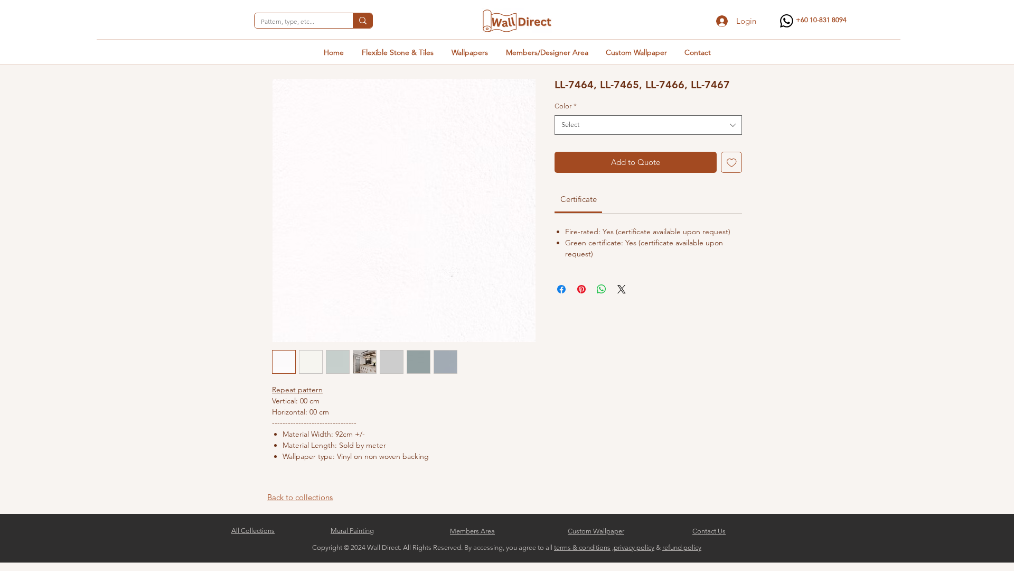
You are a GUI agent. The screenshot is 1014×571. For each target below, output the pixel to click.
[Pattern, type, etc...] (362, 20)
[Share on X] (621, 289)
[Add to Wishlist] (732, 162)
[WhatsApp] (786, 20)
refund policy (681, 547)
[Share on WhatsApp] (601, 289)
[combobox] (648, 124)
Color (566, 106)
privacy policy (634, 547)
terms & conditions (582, 547)
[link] (578, 199)
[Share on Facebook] (561, 289)
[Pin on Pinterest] (581, 289)
